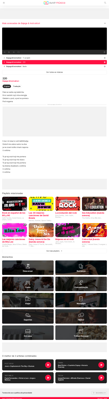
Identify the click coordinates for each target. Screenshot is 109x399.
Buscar (105, 2)
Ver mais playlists (53, 251)
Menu (4, 2)
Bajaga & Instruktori (11, 81)
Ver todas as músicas (54, 72)
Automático (100, 393)
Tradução (16, 86)
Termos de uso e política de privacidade (17, 393)
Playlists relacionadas (12, 193)
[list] (54, 62)
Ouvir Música (54, 2)
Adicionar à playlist (105, 58)
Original (7, 86)
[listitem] (54, 58)
